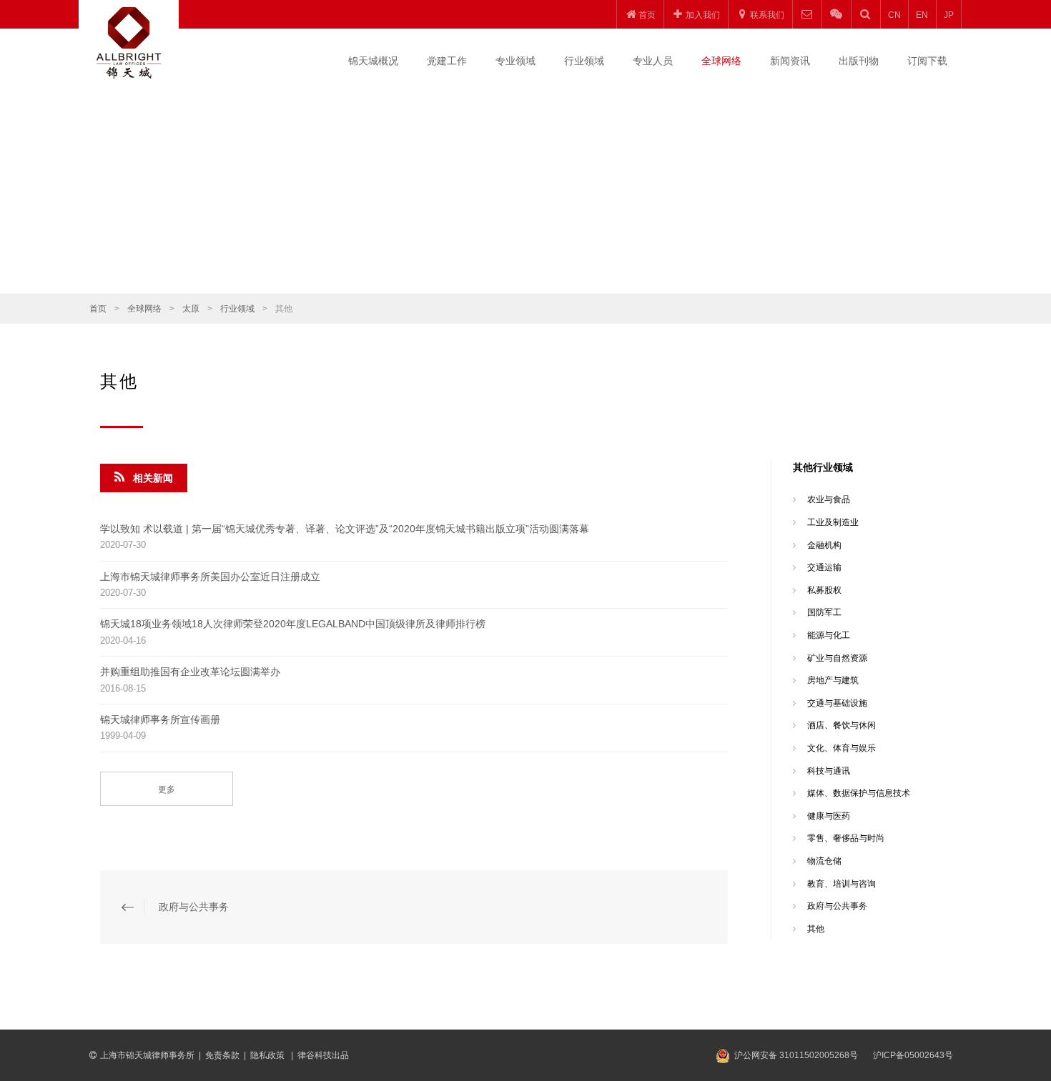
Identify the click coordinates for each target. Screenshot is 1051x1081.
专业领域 (515, 60)
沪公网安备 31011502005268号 (796, 1055)
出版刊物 (859, 60)
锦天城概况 (373, 60)
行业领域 (584, 60)
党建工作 (447, 60)
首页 (98, 309)
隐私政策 (268, 1055)
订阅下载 (927, 60)
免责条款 (222, 1055)
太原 (190, 309)
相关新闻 (153, 478)
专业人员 (653, 60)
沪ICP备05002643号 (913, 1055)
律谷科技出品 (323, 1055)
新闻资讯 (790, 60)
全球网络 (721, 60)
